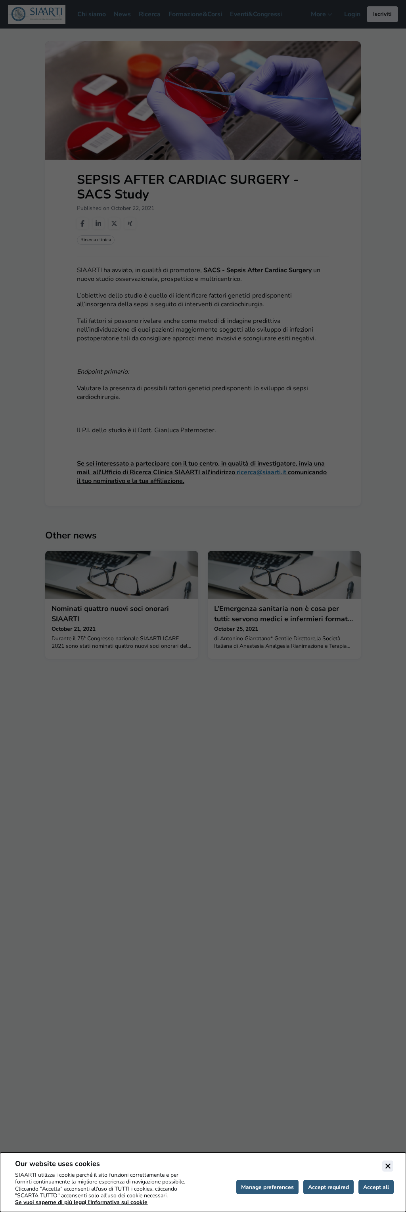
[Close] (387, 1166)
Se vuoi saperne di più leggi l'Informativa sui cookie (81, 1202)
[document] (203, 1182)
